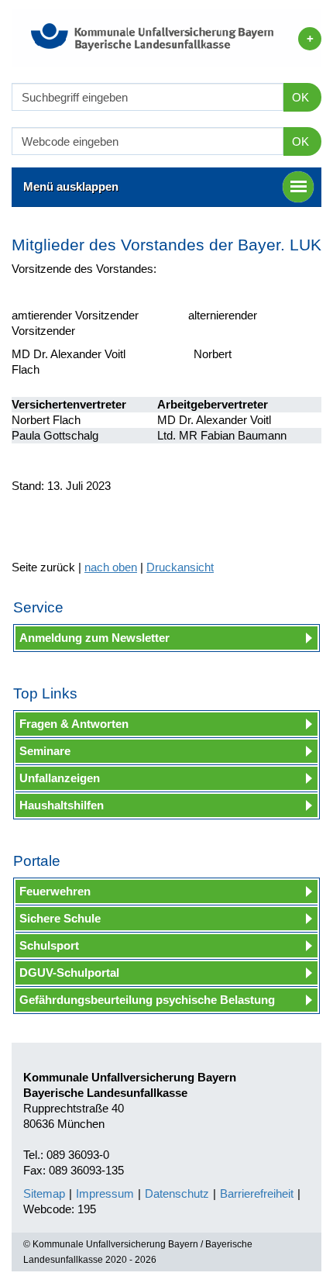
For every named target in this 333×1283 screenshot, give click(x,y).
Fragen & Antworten (74, 723)
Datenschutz (177, 1193)
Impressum (105, 1193)
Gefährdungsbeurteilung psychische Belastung (147, 999)
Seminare (44, 750)
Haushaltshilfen (61, 805)
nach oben (110, 567)
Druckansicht (180, 567)
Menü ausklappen (70, 186)
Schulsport (49, 945)
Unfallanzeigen (59, 778)
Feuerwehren (55, 891)
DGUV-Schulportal (69, 972)
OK (300, 97)
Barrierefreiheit (257, 1193)
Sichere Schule (60, 918)
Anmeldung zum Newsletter (94, 637)
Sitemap (44, 1193)
